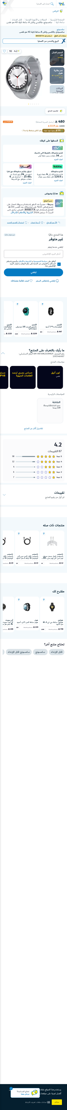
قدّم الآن (14, 212)
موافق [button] (56, 1102)
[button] (38, 1102)
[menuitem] (57, 57)
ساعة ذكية (60, 22)
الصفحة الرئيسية (57, 20)
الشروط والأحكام (26, 212)
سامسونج (60, 29)
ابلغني (33, 272)
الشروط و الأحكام (25, 261)
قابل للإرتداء (17, 20)
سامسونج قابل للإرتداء (19, 652)
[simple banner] (61, 4)
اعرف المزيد (58, 159)
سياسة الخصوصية (40, 261)
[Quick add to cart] (42, 304)
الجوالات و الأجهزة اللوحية (36, 20)
